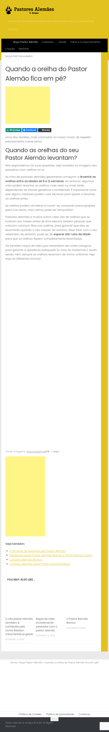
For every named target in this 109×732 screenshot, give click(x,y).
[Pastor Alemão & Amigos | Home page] (30, 10)
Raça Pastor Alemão (25, 42)
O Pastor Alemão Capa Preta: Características (39, 564)
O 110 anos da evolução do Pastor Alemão (37, 551)
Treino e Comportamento (85, 42)
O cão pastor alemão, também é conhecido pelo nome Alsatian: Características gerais (19, 626)
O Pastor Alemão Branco (25, 559)
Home (13, 662)
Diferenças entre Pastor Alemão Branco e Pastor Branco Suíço (50, 555)
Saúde (62, 42)
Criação (10, 48)
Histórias (24, 48)
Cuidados (47, 42)
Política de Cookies (30, 714)
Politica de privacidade (60, 714)
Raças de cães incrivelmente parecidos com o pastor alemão (46, 624)
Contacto (84, 714)
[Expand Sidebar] (104, 56)
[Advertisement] (27, 105)
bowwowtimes (36, 451)
